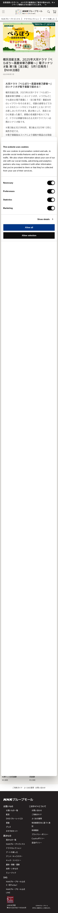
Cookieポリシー (38, 838)
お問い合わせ (40, 787)
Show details (43, 219)
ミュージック (11, 872)
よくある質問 (29, 787)
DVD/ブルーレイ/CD (14, 818)
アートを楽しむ (12, 852)
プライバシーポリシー (40, 834)
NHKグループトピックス (15, 844)
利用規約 (35, 830)
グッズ (8, 826)
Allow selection (29, 235)
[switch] (51, 191)
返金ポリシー (37, 842)
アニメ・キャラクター (14, 856)
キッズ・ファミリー (13, 860)
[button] (3, 12)
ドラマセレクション (13, 848)
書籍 (7, 822)
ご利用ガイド (17, 787)
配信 (7, 814)
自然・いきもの (12, 868)
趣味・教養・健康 (13, 864)
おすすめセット (12, 830)
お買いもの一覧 (12, 810)
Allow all (29, 227)
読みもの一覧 (11, 839)
